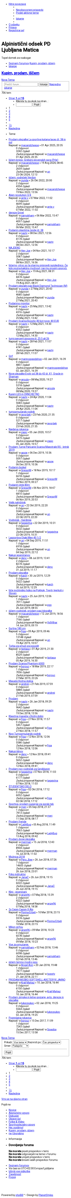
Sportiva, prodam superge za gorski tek (31, 804)
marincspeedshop (31, 359)
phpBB (19, 1195)
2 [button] (9, 110)
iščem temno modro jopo (23, 962)
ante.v (24, 198)
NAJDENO (14, 247)
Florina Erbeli (28, 912)
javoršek (26, 414)
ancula (25, 379)
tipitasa (25, 648)
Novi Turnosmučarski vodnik (25, 733)
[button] (16, 98)
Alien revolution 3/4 (20, 195)
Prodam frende (17, 821)
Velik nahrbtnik (17, 502)
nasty (24, 233)
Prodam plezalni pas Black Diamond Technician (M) (38, 285)
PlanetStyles (46, 1195)
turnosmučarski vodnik (22, 411)
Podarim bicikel (17, 467)
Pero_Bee (27, 859)
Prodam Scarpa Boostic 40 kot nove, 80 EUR (34, 320)
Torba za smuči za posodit (24, 645)
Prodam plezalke (18, 572)
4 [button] (9, 116)
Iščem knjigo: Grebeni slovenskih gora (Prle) (33, 159)
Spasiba (51, 1029)
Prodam (13, 698)
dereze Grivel (16, 212)
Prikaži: (8, 1042)
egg (49, 604)
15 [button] (10, 125)
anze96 (25, 894)
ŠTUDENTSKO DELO (20, 786)
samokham (27, 215)
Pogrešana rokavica (20, 1017)
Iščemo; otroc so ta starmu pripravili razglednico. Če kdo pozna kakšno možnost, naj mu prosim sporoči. (38, 267)
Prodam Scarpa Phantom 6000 (26, 663)
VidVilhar (52, 622)
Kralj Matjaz (28, 982)
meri (23, 806)
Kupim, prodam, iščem (20, 73)
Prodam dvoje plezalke (22, 839)
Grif (11, 356)
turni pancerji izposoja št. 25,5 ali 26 (29, 338)
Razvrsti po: (35, 1042)
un (48, 171)
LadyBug (26, 824)
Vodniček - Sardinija (20, 520)
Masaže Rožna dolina (21, 681)
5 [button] (9, 119)
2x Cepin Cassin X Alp (21, 909)
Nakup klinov (16, 751)
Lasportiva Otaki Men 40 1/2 (25, 537)
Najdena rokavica (18, 429)
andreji (25, 684)
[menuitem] (29, 9)
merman (26, 842)
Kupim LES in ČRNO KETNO (24, 394)
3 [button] (9, 113)
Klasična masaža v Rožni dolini (26, 716)
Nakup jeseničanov (19, 555)
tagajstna (26, 523)
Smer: (8, 1045)
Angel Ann (27, 965)
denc (24, 558)
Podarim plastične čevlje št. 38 (26, 230)
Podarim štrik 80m (19, 484)
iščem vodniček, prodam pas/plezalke (30, 610)
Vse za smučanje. (19, 944)
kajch (24, 575)
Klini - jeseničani (18, 891)
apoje (24, 452)
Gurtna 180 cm (17, 628)
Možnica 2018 (17, 856)
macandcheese (30, 145)
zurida (24, 180)
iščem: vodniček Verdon (22, 177)
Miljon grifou (16, 927)
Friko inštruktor (17, 874)
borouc (25, 666)
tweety (51, 973)
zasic (24, 432)
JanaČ (25, 877)
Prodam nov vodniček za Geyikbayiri (29, 768)
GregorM (26, 470)
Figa (23, 631)
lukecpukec (27, 1003)
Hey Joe (25, 250)
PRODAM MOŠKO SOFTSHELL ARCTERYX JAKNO (37, 979)
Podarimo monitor (19, 303)
